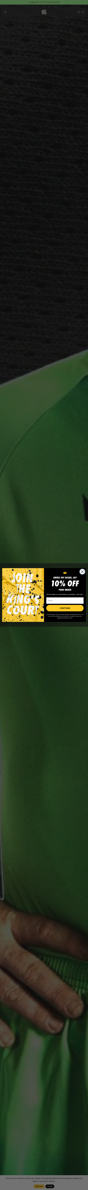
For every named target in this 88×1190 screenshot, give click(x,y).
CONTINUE (65, 608)
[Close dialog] (82, 571)
